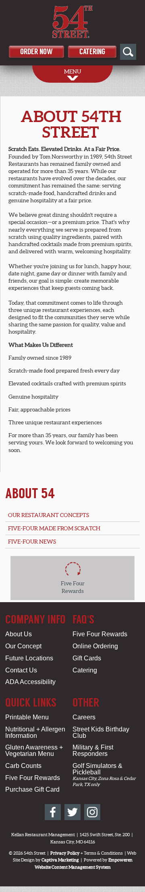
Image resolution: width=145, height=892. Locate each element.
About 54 (30, 493)
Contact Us (21, 670)
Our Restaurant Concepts (48, 515)
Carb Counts (23, 765)
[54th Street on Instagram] (92, 812)
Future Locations (29, 658)
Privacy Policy (65, 853)
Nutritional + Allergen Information (35, 732)
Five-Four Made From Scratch (54, 528)
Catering (92, 51)
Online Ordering (95, 646)
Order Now (36, 51)
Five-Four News (32, 541)
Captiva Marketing (60, 859)
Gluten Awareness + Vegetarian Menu (34, 750)
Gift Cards (86, 658)
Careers (83, 717)
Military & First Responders (92, 750)
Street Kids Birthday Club (100, 732)
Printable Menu (27, 717)
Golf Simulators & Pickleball (97, 769)
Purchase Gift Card (32, 789)
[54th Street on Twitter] (72, 812)
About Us (18, 634)
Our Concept (23, 646)
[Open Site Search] (128, 52)
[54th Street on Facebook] (53, 812)
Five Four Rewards (99, 634)
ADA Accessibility (30, 681)
